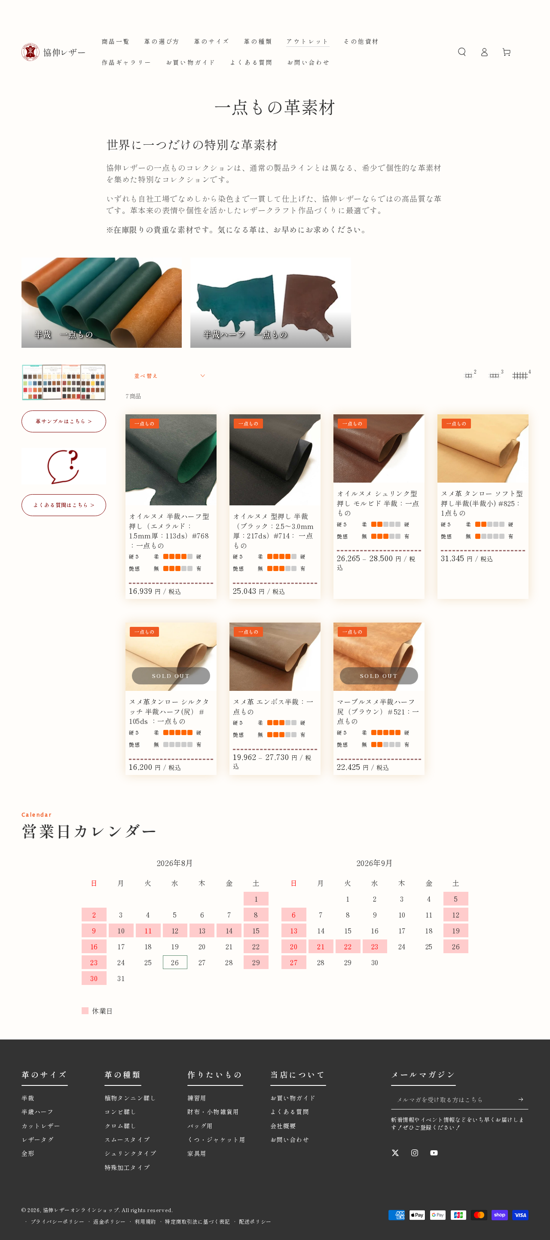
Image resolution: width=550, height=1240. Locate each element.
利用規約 (145, 1221)
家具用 (197, 1153)
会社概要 (283, 1125)
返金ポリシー (109, 1221)
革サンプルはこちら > (64, 421)
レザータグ (37, 1139)
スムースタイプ (127, 1139)
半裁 (27, 1098)
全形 (27, 1153)
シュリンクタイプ (130, 1153)
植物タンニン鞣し (133, 1098)
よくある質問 (289, 1111)
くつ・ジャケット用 (216, 1139)
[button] (462, 52)
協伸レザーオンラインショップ (81, 1209)
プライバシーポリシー (58, 1221)
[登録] (524, 1099)
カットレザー (41, 1125)
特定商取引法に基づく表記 (197, 1221)
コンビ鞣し (120, 1111)
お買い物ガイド (293, 1098)
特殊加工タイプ (127, 1167)
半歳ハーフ (37, 1111)
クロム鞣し (120, 1125)
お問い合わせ (289, 1139)
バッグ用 (200, 1125)
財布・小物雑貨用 (213, 1111)
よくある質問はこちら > (64, 504)
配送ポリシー (255, 1221)
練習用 (197, 1098)
